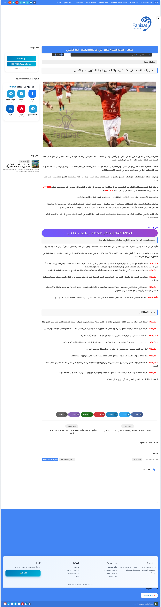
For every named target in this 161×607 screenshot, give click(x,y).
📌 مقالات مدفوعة (149, 595)
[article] (72, 429)
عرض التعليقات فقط (66, 459)
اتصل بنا (59, 2)
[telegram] (27, 2)
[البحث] (5, 2)
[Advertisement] (43, 23)
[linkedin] (31, 2)
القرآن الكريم (67, 2)
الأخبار (133, 55)
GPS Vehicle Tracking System (21, 64)
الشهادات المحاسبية (110, 570)
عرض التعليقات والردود (49, 459)
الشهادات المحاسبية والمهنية (119, 2)
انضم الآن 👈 (23, 573)
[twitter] (13, 2)
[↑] (80, 601)
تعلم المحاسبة (134, 2)
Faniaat (134, 604)
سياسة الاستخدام (73, 573)
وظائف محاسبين (78, 2)
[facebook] (34, 2)
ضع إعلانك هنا (21, 58)
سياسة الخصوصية (73, 570)
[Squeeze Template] (156, 604)
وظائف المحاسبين (111, 576)
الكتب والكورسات (103, 2)
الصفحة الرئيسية (145, 2)
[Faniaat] (142, 24)
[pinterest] (17, 2)
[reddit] (10, 2)
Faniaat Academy (91, 2)
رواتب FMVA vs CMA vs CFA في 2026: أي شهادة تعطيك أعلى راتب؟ (17, 165)
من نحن (76, 567)
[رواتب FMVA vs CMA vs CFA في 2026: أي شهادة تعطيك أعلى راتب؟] (35, 164)
